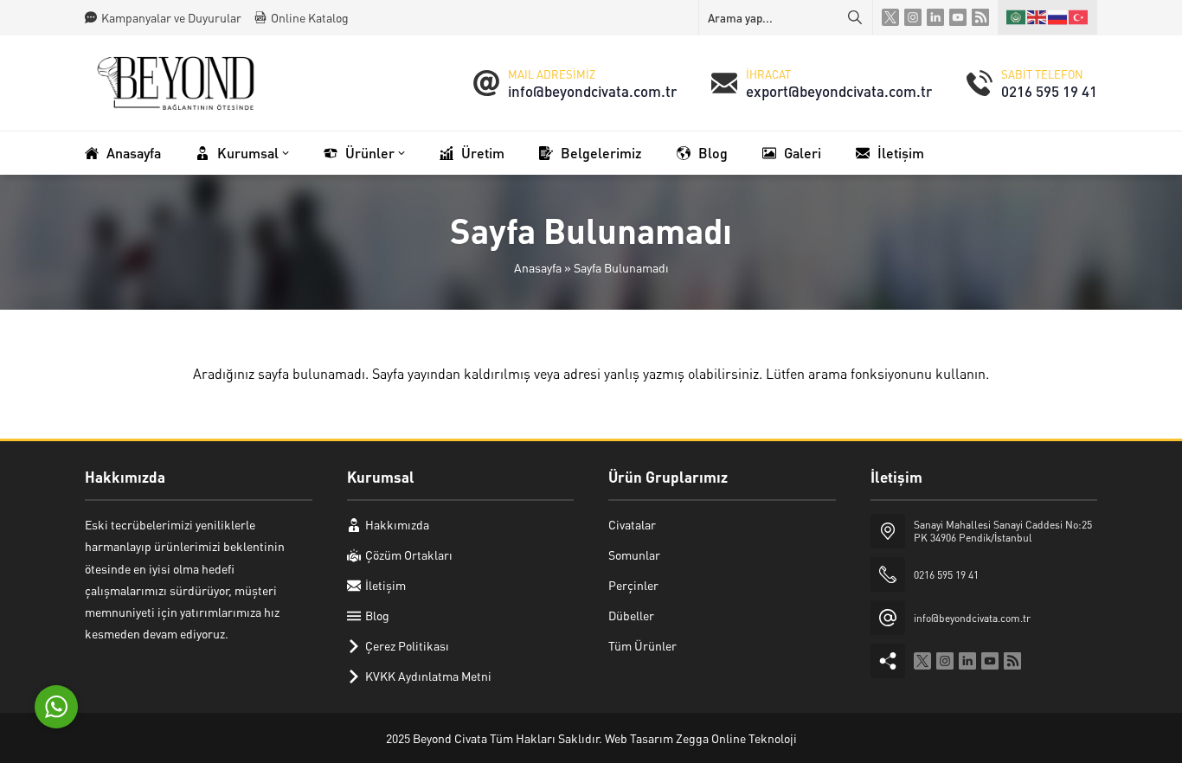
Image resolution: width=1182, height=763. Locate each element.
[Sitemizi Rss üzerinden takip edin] (980, 17)
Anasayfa (538, 267)
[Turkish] (1079, 17)
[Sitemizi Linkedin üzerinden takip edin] (935, 17)
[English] (1037, 17)
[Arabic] (1016, 17)
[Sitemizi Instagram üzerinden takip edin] (913, 17)
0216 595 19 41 (1049, 90)
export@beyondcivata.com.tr (839, 90)
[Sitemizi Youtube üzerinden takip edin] (958, 17)
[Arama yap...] (855, 17)
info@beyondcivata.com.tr (592, 90)
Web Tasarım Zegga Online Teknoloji (701, 738)
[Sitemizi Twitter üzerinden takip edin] (890, 17)
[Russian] (1058, 17)
